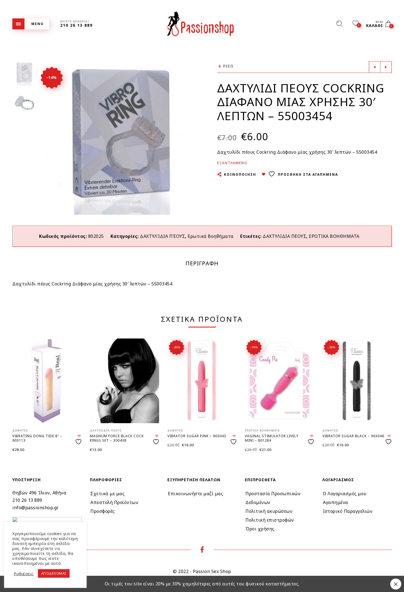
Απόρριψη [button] (395, 584)
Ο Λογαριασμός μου (345, 494)
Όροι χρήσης (260, 529)
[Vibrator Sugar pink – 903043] (202, 380)
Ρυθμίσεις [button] (24, 573)
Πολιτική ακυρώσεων (268, 511)
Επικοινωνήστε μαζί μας (195, 494)
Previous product (374, 67)
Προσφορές (102, 511)
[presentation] (19, 387)
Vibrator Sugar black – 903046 (353, 436)
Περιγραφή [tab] (202, 263)
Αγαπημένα (335, 502)
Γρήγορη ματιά (73, 350)
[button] (193, 138)
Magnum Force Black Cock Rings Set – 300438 (117, 438)
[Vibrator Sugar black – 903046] (357, 380)
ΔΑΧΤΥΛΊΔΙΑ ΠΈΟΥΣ (162, 236)
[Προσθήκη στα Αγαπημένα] (79, 439)
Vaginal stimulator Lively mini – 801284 (271, 438)
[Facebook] (202, 550)
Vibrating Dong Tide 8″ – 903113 (37, 438)
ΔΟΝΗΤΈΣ (20, 430)
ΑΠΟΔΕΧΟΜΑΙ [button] (53, 573)
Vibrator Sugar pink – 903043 (196, 436)
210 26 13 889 (27, 500)
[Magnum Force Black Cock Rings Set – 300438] (124, 380)
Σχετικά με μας (107, 494)
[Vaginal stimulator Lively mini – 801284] (279, 380)
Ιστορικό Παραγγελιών (347, 511)
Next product (385, 67)
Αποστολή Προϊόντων (114, 502)
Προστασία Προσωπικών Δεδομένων (272, 498)
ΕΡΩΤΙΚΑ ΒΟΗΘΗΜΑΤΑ (334, 236)
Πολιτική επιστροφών (269, 520)
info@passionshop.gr (35, 508)
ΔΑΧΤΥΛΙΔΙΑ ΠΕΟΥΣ (284, 236)
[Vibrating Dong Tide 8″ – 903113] (47, 380)
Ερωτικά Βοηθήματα (211, 236)
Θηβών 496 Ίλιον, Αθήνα (39, 493)
